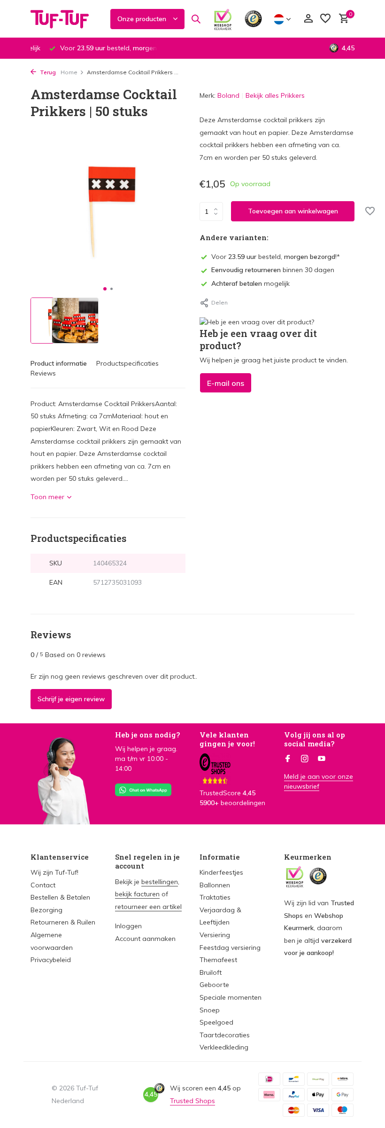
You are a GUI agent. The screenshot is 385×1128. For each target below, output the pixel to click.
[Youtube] (321, 759)
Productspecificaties (127, 363)
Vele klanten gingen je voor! (227, 739)
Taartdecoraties (225, 1035)
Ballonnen (215, 885)
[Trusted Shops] (253, 19)
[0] (341, 19)
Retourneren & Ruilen (63, 922)
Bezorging (46, 910)
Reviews (43, 373)
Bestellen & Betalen (60, 897)
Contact (43, 885)
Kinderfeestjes (221, 872)
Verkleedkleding (224, 1047)
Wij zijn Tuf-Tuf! (54, 872)
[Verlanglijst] (325, 19)
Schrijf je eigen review (71, 699)
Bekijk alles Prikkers (275, 95)
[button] (104, 288)
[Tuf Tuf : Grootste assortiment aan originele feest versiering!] (66, 19)
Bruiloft (211, 972)
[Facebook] (288, 759)
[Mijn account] (308, 19)
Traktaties (215, 897)
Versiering (215, 935)
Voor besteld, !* (275, 256)
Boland (228, 95)
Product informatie (59, 363)
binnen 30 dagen (272, 270)
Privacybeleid (51, 960)
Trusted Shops (192, 1101)
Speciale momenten (231, 997)
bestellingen (159, 881)
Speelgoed (216, 1022)
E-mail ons (225, 383)
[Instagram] (304, 759)
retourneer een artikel (148, 906)
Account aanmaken (145, 938)
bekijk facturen (137, 894)
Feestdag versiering (230, 947)
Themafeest (218, 960)
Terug (47, 72)
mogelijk (250, 283)
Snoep (210, 1010)
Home (69, 72)
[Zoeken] (196, 19)
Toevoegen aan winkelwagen (293, 211)
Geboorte (214, 984)
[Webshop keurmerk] (222, 19)
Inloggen (128, 926)
